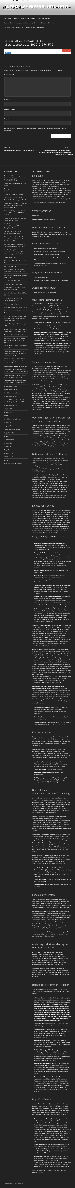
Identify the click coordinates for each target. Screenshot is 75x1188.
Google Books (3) (9, 433)
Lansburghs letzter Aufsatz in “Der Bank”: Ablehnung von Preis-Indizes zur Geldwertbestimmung (16, 205)
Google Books (8, 450)
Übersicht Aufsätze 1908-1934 (13, 393)
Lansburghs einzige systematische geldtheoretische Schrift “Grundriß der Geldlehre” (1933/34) (15, 353)
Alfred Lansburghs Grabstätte (12, 304)
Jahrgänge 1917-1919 (10, 409)
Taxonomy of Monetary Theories (13, 194)
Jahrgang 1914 (8, 422)
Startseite (7, 18)
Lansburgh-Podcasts (10, 257)
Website (7, 119)
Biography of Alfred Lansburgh (35, 27)
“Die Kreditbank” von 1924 (11, 266)
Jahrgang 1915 (8, 415)
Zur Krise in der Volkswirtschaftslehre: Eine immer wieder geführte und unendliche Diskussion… (15, 361)
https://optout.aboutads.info (47, 676)
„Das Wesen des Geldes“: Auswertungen (15, 366)
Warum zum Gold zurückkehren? (13, 335)
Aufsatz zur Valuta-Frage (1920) (13, 284)
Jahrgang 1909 (8, 453)
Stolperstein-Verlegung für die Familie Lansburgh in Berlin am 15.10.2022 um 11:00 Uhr (15, 213)
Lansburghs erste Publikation (12, 429)
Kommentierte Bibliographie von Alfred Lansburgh (19, 23)
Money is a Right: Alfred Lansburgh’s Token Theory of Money (32, 18)
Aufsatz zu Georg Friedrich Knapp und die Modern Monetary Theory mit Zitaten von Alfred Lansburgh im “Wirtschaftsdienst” (16, 252)
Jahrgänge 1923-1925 (10, 396)
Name (7, 100)
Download (66, 50)
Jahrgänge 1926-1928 (10, 389)
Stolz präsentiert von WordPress (13, 1183)
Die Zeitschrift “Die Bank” (46, 23)
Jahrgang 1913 (8, 426)
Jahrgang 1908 (8, 456)
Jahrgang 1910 (8, 446)
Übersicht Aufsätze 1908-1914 (13, 419)
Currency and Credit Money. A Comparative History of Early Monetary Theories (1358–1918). (15, 178)
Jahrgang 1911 (8, 443)
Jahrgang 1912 (8, 436)
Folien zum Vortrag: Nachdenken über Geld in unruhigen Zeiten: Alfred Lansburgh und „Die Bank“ (15, 318)
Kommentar (9, 75)
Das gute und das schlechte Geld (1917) (15, 307)
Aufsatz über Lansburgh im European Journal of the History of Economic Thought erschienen (15, 226)
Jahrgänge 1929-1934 (10, 386)
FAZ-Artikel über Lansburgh (12, 280)
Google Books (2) (9, 439)
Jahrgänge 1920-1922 (10, 405)
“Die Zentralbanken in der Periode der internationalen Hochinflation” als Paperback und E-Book (15, 239)
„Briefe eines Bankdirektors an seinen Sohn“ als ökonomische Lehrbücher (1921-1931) (15, 340)
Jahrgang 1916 (8, 412)
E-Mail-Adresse (10, 109)
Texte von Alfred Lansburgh (12, 27)
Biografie (6, 460)
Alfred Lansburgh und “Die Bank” (13, 463)
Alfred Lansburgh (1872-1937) (36, 6)
